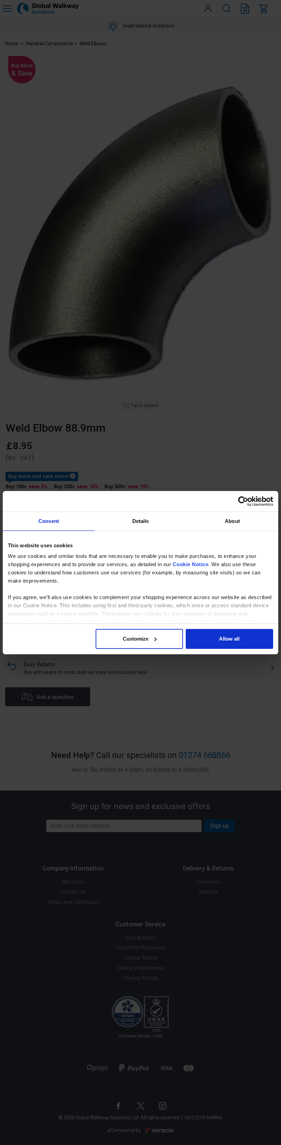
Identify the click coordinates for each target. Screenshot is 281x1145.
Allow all (229, 639)
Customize (135, 639)
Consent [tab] (48, 521)
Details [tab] (140, 521)
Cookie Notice (191, 564)
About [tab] (232, 521)
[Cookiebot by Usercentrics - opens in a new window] (243, 501)
